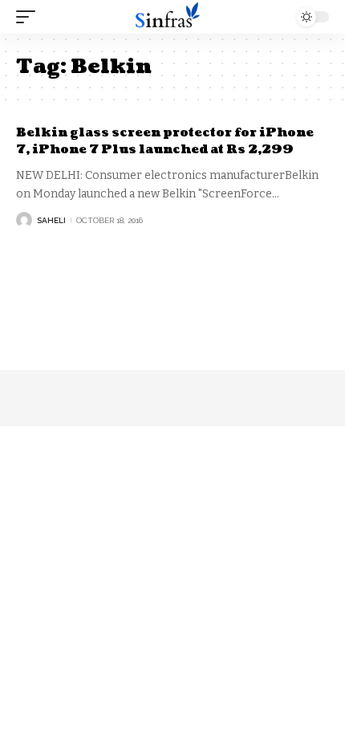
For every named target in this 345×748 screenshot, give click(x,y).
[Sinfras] (172, 17)
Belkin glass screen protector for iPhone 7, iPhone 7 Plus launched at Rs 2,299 (165, 141)
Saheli (51, 220)
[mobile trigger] (29, 16)
